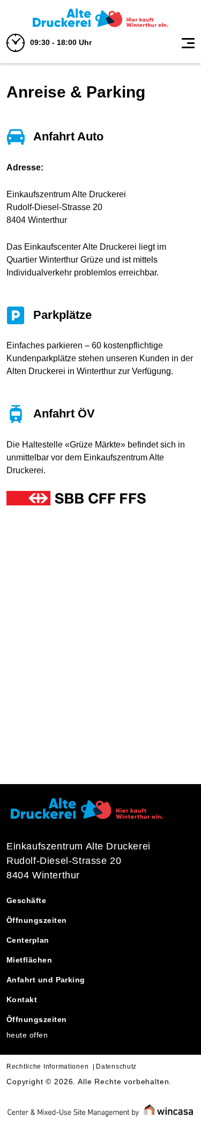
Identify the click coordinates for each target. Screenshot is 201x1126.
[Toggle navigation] (188, 43)
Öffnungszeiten (36, 920)
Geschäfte (26, 900)
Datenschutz (116, 1066)
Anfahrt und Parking (45, 979)
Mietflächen (29, 960)
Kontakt (21, 999)
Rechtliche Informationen (47, 1066)
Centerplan (27, 940)
